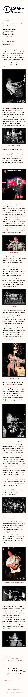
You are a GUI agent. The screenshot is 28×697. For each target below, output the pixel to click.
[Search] (25, 2)
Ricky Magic (19, 389)
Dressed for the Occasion (9, 205)
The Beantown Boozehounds (14, 582)
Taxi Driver (14, 253)
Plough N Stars (15, 492)
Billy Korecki (9, 32)
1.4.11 (8, 676)
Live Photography (12, 660)
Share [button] (3, 656)
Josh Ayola (15, 608)
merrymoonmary (18, 692)
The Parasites (9, 384)
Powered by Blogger (15, 689)
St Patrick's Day (20, 660)
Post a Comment (6, 680)
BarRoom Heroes (14, 145)
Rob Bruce (16, 612)
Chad (15, 606)
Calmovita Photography (11, 658)
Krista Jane (4, 660)
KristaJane (8, 36)
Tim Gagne (20, 399)
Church (13, 42)
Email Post (8, 656)
